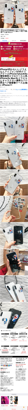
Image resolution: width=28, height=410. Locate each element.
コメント (14, 40)
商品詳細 (4, 40)
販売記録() (23, 40)
